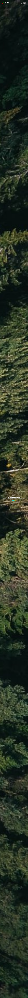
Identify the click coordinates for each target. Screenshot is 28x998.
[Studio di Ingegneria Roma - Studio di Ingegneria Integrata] (5, 3)
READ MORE (14, 500)
